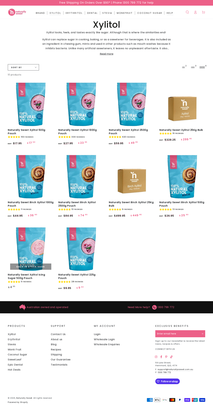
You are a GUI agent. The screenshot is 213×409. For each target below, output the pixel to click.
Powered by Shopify (18, 402)
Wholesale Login (104, 339)
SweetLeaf (14, 359)
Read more (106, 53)
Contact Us (58, 334)
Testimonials (59, 364)
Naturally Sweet (24, 398)
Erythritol (14, 339)
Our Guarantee (61, 359)
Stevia (12, 344)
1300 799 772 (166, 307)
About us (56, 339)
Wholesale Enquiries (107, 344)
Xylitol (12, 334)
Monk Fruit (15, 349)
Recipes (56, 349)
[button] (187, 12)
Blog (53, 344)
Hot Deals (14, 369)
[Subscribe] (203, 333)
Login (97, 334)
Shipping (56, 354)
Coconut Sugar (17, 354)
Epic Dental (15, 364)
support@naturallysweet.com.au (175, 369)
